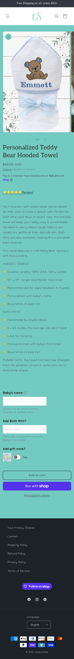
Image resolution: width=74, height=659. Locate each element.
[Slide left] (28, 139)
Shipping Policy (18, 545)
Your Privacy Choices (21, 527)
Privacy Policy (17, 562)
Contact (13, 536)
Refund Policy (17, 553)
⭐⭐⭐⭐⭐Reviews (18, 192)
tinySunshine (41, 652)
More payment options (37, 495)
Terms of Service (19, 571)
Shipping (7, 169)
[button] (7, 16)
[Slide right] (45, 139)
